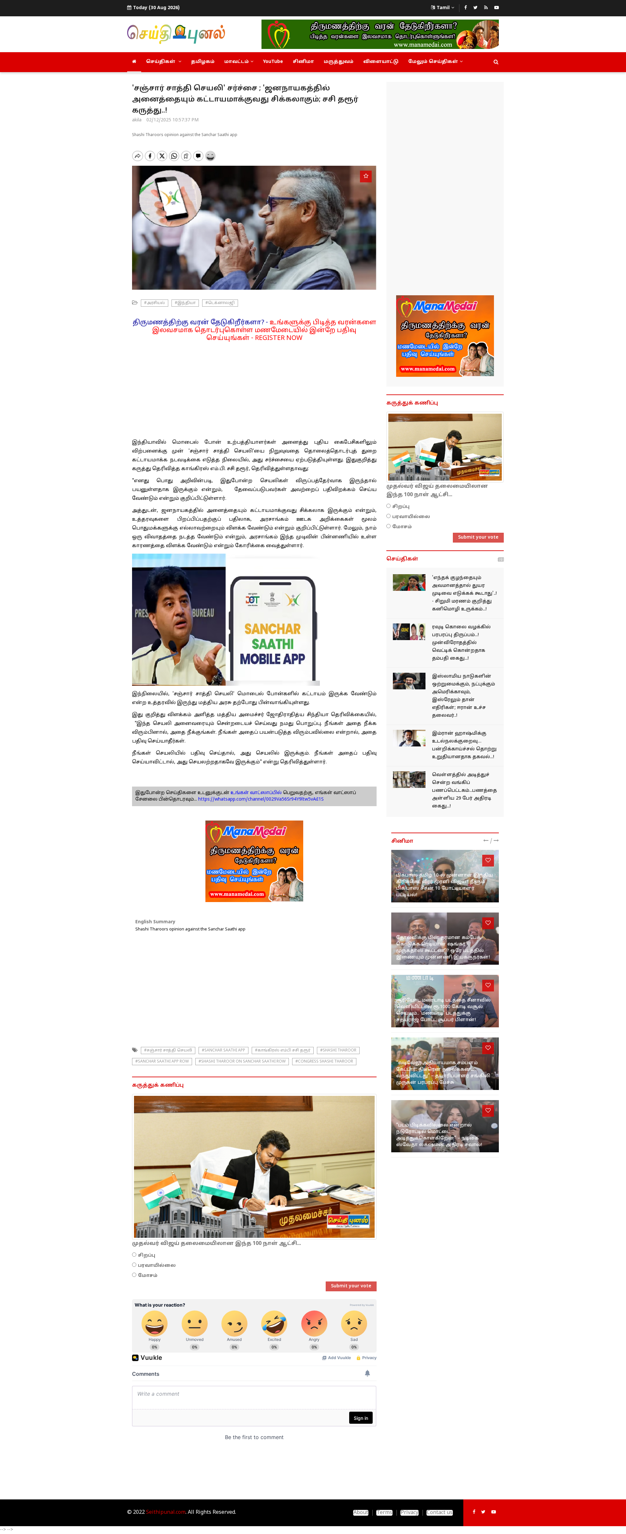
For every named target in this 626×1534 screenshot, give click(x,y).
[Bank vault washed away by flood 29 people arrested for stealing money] (409, 779)
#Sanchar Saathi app (223, 1050)
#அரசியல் (154, 303)
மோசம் (147, 1276)
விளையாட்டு (380, 62)
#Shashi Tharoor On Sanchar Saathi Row (242, 1061)
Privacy (409, 1513)
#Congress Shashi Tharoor (324, 1061)
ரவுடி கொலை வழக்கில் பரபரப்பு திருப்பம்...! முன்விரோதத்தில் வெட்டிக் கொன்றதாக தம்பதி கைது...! (461, 642)
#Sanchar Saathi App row (162, 1061)
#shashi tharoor (338, 1050)
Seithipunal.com (166, 1512)
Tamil (443, 8)
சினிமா (303, 62)
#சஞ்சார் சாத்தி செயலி (168, 1050)
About (360, 1513)
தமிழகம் (203, 62)
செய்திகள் (161, 62)
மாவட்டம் (236, 62)
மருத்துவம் (338, 62)
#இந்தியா (185, 303)
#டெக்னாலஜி (220, 303)
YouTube (273, 62)
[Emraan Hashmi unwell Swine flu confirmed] (409, 738)
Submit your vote (351, 1286)
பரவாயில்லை (157, 1265)
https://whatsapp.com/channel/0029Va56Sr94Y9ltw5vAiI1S (261, 799)
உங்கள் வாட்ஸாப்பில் (255, 793)
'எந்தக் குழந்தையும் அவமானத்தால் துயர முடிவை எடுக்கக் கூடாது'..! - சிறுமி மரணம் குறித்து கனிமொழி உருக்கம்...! (464, 593)
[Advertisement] (254, 388)
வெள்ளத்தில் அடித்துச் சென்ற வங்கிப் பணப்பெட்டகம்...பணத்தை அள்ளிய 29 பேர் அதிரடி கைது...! (464, 790)
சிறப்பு (146, 1255)
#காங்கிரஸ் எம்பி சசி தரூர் (282, 1050)
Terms (384, 1513)
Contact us (440, 1513)
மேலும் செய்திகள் (433, 62)
